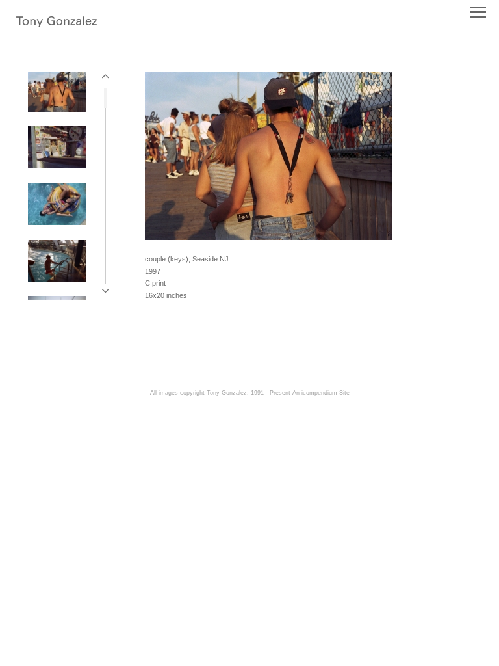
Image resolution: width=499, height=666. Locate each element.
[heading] (56, 23)
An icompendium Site (321, 393)
